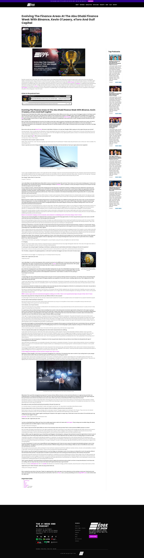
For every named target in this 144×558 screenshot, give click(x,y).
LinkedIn (45, 463)
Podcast (77, 532)
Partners (82, 4)
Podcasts (102, 4)
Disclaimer (38, 548)
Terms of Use (49, 548)
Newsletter (89, 4)
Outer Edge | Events (80, 528)
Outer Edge (96, 4)
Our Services (78, 538)
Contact (115, 4)
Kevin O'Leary (71, 82)
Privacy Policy (43, 548)
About (77, 4)
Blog (110, 4)
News (107, 4)
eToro (36, 86)
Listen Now (90, 1)
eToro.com (24, 416)
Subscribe (93, 536)
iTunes (25, 487)
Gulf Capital (24, 87)
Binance (78, 83)
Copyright (54, 548)
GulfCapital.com (34, 463)
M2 (24, 481)
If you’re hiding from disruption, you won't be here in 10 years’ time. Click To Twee (40, 351)
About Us (77, 526)
